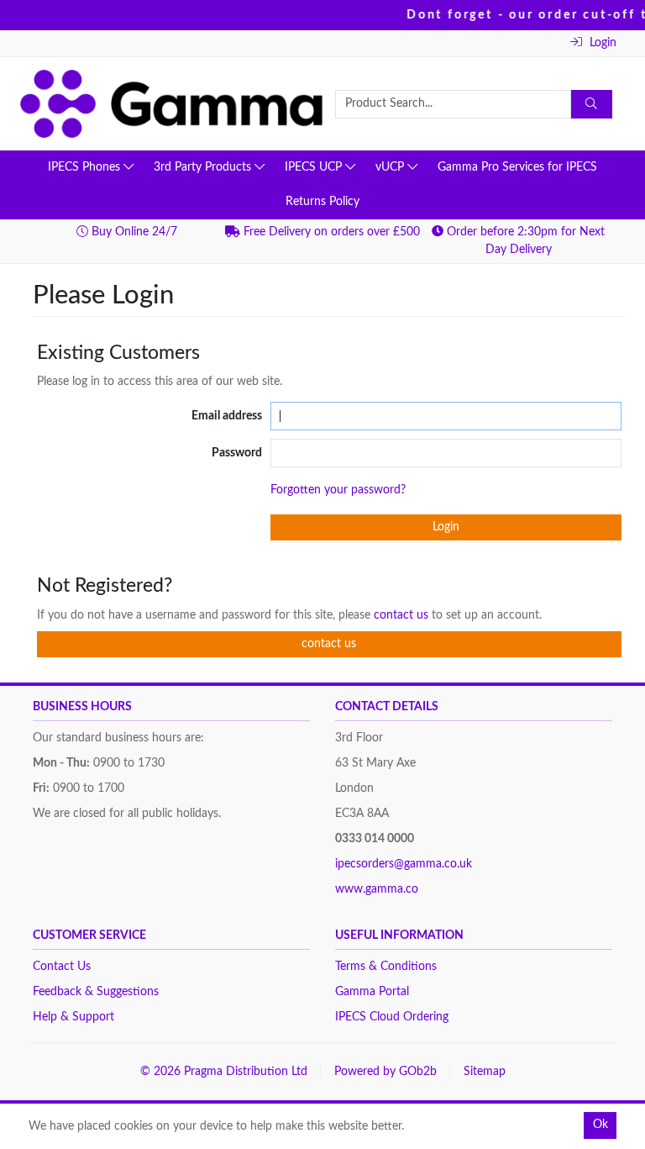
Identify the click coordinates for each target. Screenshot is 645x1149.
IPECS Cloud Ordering (391, 1017)
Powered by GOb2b (385, 1072)
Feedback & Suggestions (96, 992)
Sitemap (485, 1072)
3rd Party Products (204, 167)
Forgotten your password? (338, 490)
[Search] (592, 104)
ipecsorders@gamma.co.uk (403, 864)
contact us (403, 615)
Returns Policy (322, 202)
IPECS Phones (85, 167)
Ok (600, 1125)
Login (601, 43)
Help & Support (73, 1017)
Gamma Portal (372, 992)
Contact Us (62, 966)
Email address (226, 416)
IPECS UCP (315, 167)
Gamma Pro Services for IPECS (517, 167)
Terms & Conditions (386, 966)
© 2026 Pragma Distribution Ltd (223, 1072)
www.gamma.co (376, 889)
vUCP (391, 167)
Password (237, 453)
